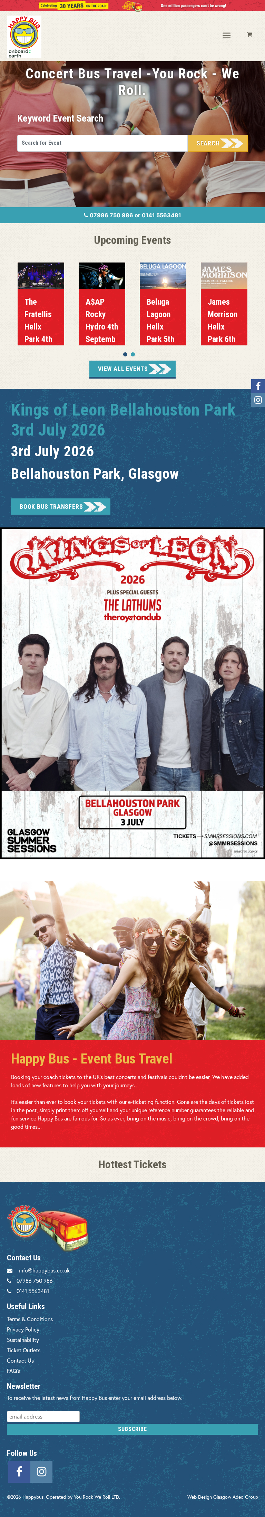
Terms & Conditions (30, 1319)
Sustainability (23, 1339)
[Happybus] (34, 36)
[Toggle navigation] (227, 35)
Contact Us (20, 1360)
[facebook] (19, 1470)
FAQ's (13, 1370)
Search (208, 143)
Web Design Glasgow (209, 1497)
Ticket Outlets (23, 1350)
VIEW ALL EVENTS (123, 368)
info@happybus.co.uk (44, 1270)
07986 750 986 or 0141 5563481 (134, 215)
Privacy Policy (23, 1329)
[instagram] (41, 1470)
